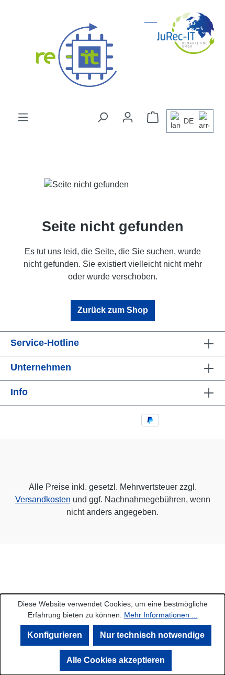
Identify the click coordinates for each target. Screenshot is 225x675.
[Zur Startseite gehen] (112, 55)
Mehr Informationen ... (161, 615)
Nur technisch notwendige (152, 635)
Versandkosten (43, 499)
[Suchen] (102, 117)
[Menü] (23, 117)
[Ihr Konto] (127, 117)
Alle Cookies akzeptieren (115, 660)
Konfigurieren (54, 635)
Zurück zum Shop (112, 310)
